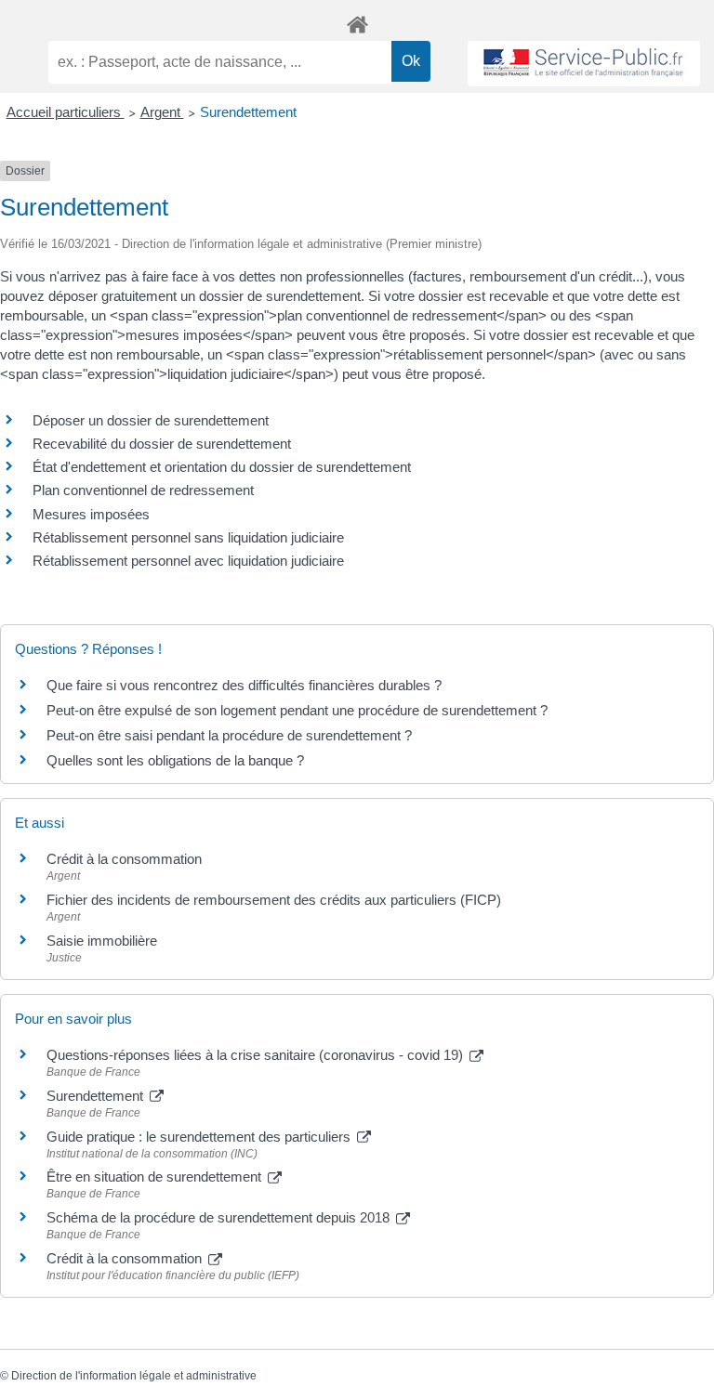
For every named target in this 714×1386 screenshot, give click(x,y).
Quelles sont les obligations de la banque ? (175, 760)
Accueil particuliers (66, 112)
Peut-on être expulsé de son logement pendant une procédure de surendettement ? (297, 710)
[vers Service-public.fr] (584, 63)
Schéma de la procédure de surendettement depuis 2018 (219, 1217)
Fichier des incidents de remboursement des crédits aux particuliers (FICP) (273, 900)
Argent (162, 112)
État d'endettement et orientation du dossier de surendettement (222, 467)
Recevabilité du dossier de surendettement (162, 443)
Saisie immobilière (101, 940)
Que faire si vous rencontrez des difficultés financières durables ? (244, 685)
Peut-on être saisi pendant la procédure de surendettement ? (229, 735)
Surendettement (248, 112)
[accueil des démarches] (357, 21)
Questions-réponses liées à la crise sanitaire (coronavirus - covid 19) (256, 1055)
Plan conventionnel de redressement (143, 490)
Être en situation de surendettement (155, 1176)
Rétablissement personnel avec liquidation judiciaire (188, 561)
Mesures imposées (91, 514)
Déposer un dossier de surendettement (151, 420)
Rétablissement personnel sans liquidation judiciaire (188, 537)
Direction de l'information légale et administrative (134, 1375)
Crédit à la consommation (124, 859)
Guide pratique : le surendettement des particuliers (200, 1136)
